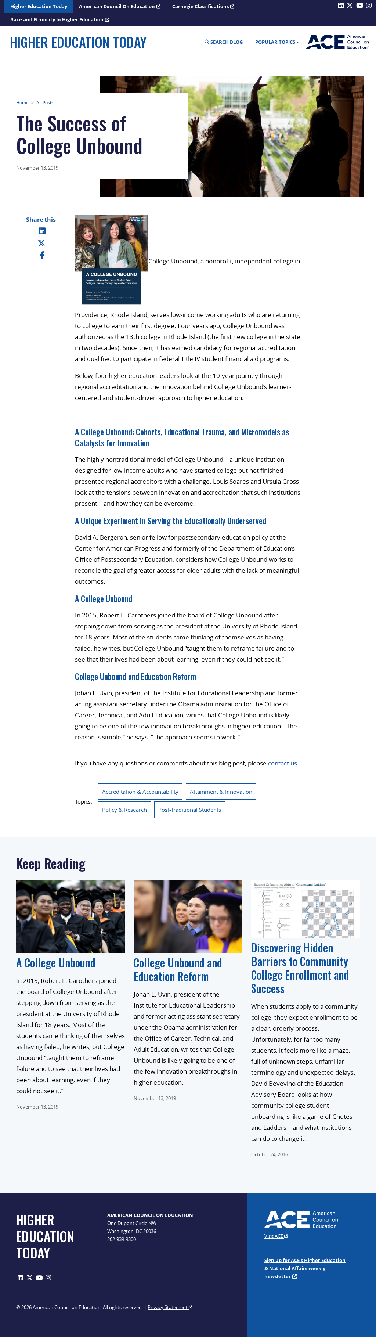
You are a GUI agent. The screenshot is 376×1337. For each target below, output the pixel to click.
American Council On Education (117, 6)
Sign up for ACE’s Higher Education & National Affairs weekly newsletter (305, 1268)
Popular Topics (275, 42)
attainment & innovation (221, 791)
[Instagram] (48, 1277)
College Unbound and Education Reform (135, 676)
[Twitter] (41, 242)
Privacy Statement (168, 1307)
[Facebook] (42, 254)
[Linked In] (42, 230)
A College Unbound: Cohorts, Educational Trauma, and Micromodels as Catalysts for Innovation (182, 437)
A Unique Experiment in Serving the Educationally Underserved (170, 520)
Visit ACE (274, 1236)
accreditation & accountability (140, 791)
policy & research (124, 809)
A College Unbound (103, 598)
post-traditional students (189, 809)
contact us (282, 763)
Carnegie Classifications (200, 6)
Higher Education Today (38, 6)
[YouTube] (39, 1277)
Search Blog (226, 42)
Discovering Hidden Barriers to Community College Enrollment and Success (300, 968)
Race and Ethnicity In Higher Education (57, 19)
